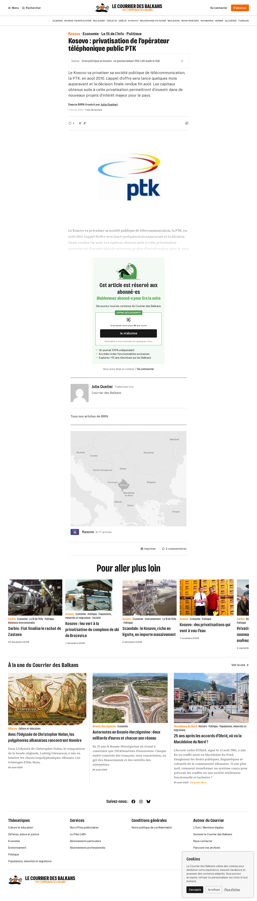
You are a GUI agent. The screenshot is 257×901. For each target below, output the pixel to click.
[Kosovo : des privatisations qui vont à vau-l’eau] (207, 597)
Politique (134, 34)
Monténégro (190, 21)
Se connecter (145, 369)
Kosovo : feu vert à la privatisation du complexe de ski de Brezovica (92, 629)
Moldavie (174, 21)
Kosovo (133, 21)
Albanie (57, 21)
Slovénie (231, 21)
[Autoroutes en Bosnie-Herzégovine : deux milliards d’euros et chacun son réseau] (130, 698)
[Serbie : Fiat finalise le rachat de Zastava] (35, 597)
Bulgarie (99, 21)
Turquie (243, 21)
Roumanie (207, 21)
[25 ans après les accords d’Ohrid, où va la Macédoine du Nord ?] (211, 698)
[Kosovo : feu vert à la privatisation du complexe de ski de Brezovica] (88, 595)
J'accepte (195, 889)
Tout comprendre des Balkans (137, 10)
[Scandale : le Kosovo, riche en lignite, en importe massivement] (149, 597)
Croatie (111, 21)
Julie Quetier (109, 104)
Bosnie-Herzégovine (78, 21)
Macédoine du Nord (153, 21)
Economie (91, 34)
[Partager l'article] (187, 123)
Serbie (219, 21)
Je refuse (214, 889)
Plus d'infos (232, 889)
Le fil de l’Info (112, 34)
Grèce (123, 21)
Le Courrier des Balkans (137, 6)
